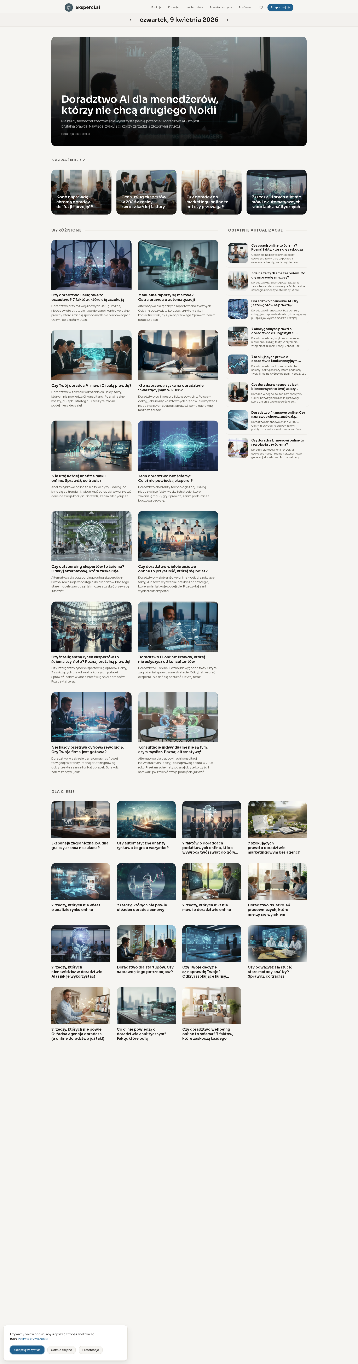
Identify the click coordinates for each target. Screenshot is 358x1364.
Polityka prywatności (33, 1338)
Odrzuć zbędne (61, 1350)
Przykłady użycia (221, 7)
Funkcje (156, 7)
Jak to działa (194, 7)
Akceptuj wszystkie (27, 1350)
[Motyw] (261, 7)
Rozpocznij (278, 7)
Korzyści (173, 7)
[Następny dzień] (131, 20)
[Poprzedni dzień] (227, 20)
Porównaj (245, 7)
